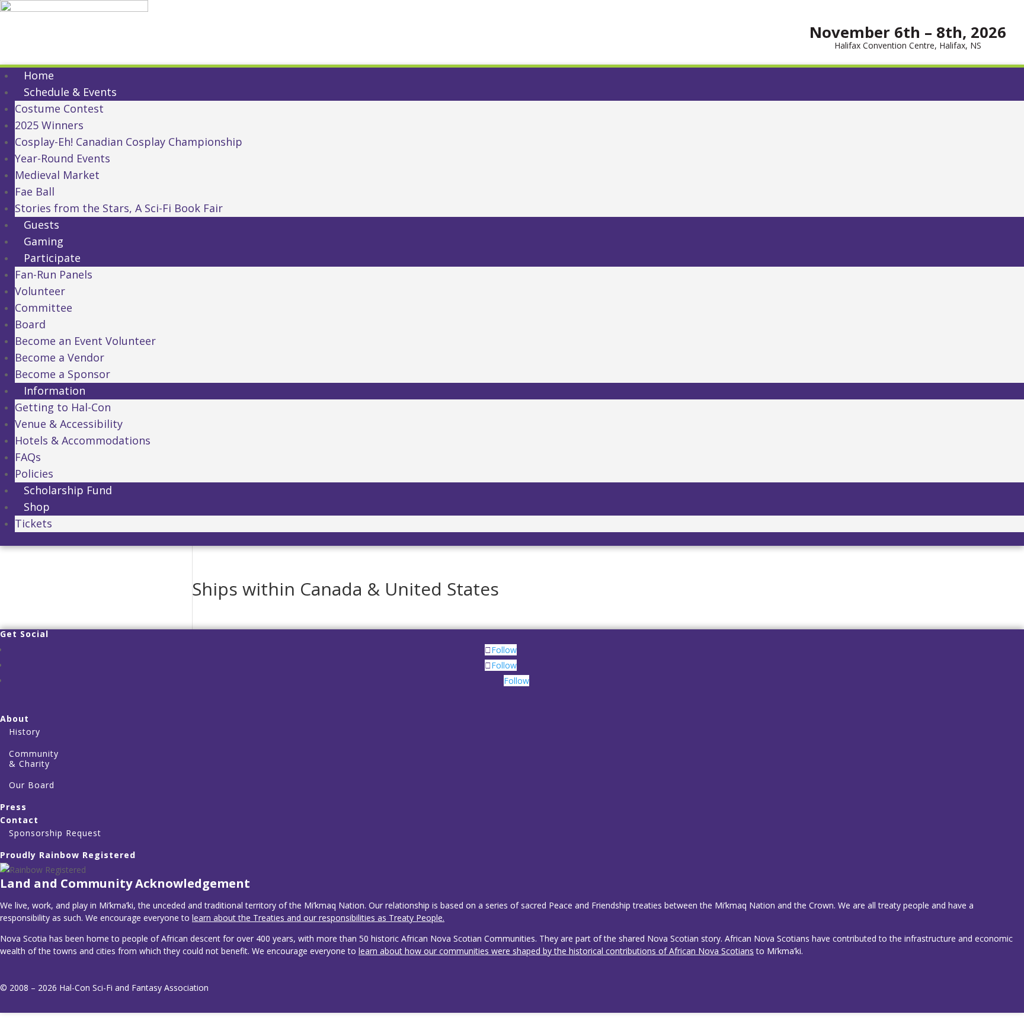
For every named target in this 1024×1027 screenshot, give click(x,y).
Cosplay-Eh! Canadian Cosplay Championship (128, 142)
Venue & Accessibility (69, 424)
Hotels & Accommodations (83, 440)
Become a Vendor (59, 357)
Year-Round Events (62, 158)
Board (30, 324)
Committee (43, 307)
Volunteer (40, 291)
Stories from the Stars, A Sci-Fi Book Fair (119, 208)
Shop (37, 507)
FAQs (28, 457)
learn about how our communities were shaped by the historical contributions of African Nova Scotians (556, 950)
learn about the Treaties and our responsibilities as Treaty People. (318, 917)
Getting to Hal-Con (63, 407)
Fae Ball (35, 191)
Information (54, 390)
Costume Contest (59, 108)
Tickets (33, 523)
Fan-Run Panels (53, 274)
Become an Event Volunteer (85, 341)
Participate (52, 258)
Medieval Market (57, 175)
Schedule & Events (70, 92)
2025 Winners (49, 125)
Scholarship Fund (68, 490)
